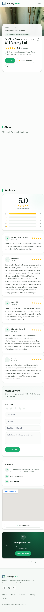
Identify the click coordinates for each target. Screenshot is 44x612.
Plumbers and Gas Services (15, 30)
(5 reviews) (25, 48)
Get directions (24, 525)
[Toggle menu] (39, 3)
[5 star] (24, 408)
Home (7, 28)
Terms (4, 598)
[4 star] (20, 408)
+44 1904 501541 (16, 476)
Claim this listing (23, 553)
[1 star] (7, 408)
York (14, 28)
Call (11, 61)
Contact (22, 595)
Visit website (14, 481)
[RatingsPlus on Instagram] (9, 588)
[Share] (7, 66)
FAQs (13, 595)
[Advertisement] (22, 98)
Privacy (32, 595)
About (4, 595)
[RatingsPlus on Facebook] (4, 588)
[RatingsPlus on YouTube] (14, 588)
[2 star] (11, 408)
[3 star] (15, 408)
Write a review (26, 61)
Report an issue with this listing (24, 562)
